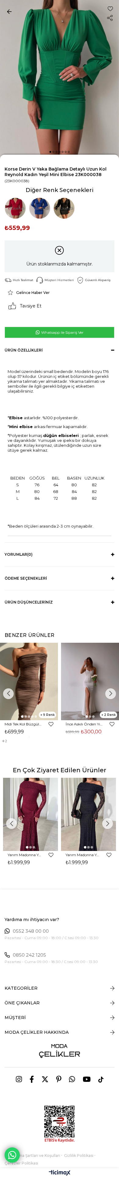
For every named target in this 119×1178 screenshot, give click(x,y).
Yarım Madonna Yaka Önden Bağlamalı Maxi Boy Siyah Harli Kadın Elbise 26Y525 (83, 854)
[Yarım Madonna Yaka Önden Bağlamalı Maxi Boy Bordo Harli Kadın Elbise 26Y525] (30, 814)
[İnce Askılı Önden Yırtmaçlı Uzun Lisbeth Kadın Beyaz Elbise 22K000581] (90, 681)
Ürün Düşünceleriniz (29, 602)
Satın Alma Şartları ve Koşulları (32, 1155)
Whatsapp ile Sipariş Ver (62, 332)
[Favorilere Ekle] (110, 8)
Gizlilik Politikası (78, 1155)
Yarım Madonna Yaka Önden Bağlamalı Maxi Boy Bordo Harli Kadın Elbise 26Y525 (25, 854)
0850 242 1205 (29, 955)
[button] (50, 152)
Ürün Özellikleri (24, 350)
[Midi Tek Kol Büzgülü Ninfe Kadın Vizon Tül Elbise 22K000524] (29, 681)
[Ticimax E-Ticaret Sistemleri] (59, 1173)
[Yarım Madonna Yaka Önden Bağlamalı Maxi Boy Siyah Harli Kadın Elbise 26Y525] (88, 814)
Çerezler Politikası (21, 1163)
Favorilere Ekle (51, 724)
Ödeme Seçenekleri (26, 578)
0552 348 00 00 (31, 931)
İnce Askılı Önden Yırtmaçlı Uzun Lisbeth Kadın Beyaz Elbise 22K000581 (85, 724)
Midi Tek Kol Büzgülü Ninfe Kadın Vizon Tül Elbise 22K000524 (24, 724)
